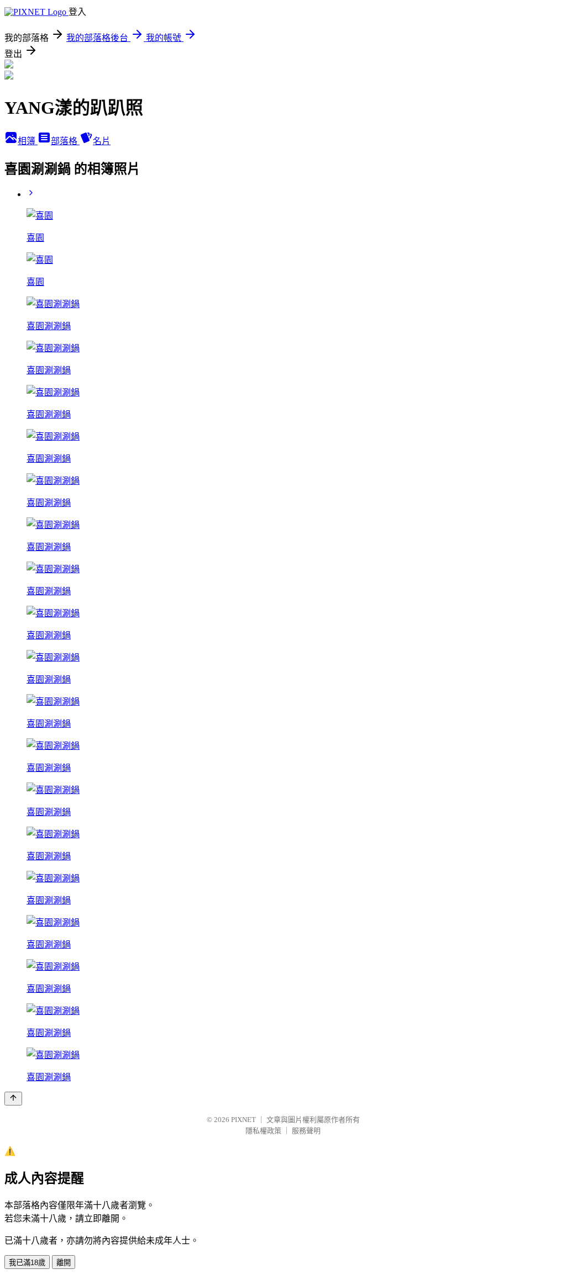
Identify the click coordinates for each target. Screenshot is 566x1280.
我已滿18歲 (27, 1262)
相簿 (28, 141)
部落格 (65, 141)
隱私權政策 (263, 1130)
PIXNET (243, 1119)
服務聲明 (306, 1130)
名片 (102, 141)
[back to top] (13, 1099)
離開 (63, 1262)
